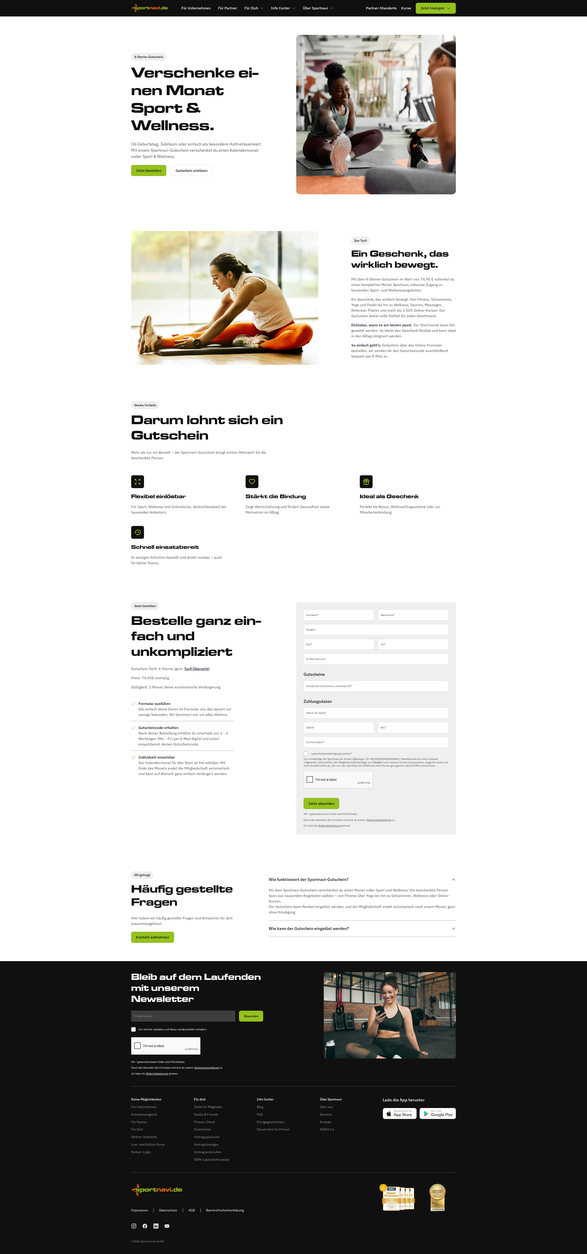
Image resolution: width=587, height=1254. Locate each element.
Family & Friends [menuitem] (206, 1114)
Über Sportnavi (331, 1099)
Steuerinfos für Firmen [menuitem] (273, 1129)
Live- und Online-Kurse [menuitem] (148, 1144)
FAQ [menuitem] (260, 1114)
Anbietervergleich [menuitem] (144, 1114)
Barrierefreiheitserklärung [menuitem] (225, 1210)
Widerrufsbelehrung (329, 825)
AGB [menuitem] (191, 1210)
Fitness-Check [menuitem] (204, 1122)
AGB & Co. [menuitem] (327, 1129)
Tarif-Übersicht (196, 668)
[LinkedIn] (156, 1226)
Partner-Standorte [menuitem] (144, 1137)
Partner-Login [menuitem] (141, 1152)
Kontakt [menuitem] (325, 1122)
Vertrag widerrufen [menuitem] (207, 1152)
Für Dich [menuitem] (251, 8)
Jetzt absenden (321, 803)
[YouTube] (167, 1226)
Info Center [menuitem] (280, 8)
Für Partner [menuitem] (227, 8)
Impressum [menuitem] (139, 1210)
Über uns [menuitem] (326, 1107)
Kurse (406, 8)
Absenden (251, 1016)
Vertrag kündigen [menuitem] (206, 1144)
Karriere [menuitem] (326, 1114)
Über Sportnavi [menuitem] (315, 8)
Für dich (200, 1099)
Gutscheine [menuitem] (202, 1129)
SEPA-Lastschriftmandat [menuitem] (211, 1160)
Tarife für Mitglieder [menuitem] (208, 1107)
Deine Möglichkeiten (146, 1099)
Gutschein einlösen (192, 170)
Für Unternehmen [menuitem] (196, 8)
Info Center (265, 1099)
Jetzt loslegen (433, 8)
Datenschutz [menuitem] (168, 1210)
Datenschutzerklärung (379, 820)
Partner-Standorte (381, 8)
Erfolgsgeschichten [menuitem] (271, 1122)
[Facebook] (145, 1226)
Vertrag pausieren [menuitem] (207, 1137)
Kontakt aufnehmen (152, 937)
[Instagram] (134, 1226)
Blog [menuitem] (260, 1107)
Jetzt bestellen (148, 170)
